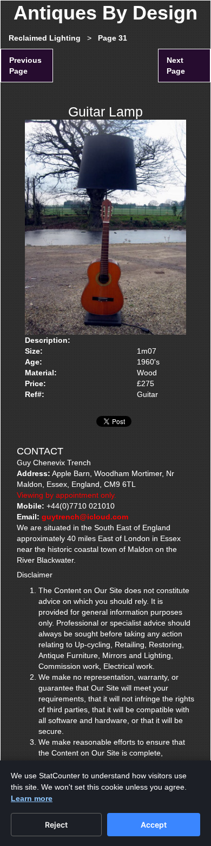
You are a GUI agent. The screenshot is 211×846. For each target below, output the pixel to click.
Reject (56, 824)
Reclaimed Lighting (45, 38)
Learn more (31, 798)
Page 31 (112, 38)
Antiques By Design (105, 13)
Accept (154, 824)
